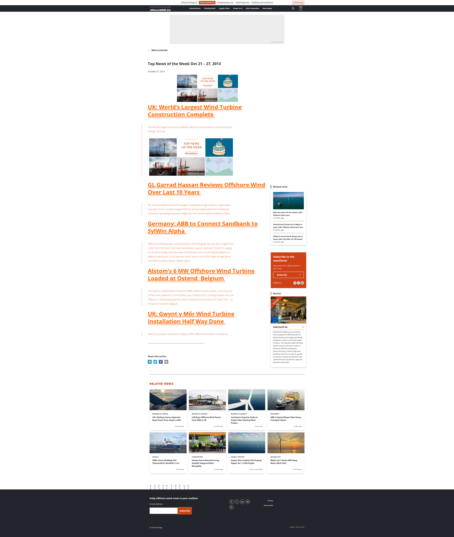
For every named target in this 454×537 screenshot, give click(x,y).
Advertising (298, 2)
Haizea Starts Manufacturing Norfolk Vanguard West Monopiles (205, 463)
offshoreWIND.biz (207, 2)
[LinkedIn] (302, 283)
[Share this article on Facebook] (161, 362)
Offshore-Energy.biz (189, 2)
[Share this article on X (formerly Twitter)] (155, 362)
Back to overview (159, 50)
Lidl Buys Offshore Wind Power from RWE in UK (206, 418)
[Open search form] (293, 8)
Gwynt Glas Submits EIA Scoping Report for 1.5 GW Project (246, 461)
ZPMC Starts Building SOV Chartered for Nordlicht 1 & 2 (165, 461)
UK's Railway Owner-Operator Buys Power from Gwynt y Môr (166, 418)
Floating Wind (209, 8)
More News (267, 8)
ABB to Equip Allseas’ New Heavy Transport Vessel (285, 418)
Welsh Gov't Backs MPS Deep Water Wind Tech (283, 461)
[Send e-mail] (247, 501)
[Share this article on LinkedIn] (150, 362)
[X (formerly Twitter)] (298, 283)
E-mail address (156, 504)
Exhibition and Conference (262, 2)
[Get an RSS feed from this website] (231, 507)
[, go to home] (160, 8)
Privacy (270, 501)
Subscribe (282, 274)
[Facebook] (295, 283)
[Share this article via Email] (166, 362)
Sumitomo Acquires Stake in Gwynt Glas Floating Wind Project (244, 420)
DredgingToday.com (225, 2)
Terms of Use (268, 505)
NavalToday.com (242, 2)
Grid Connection (252, 8)
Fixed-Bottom (195, 8)
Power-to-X (237, 8)
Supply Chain (224, 8)
